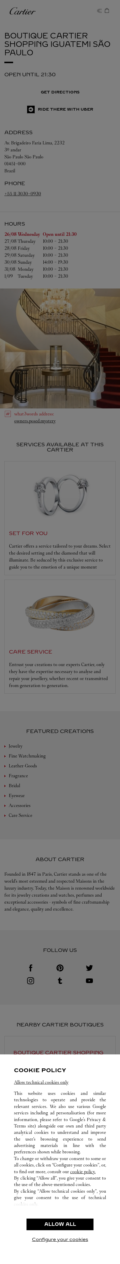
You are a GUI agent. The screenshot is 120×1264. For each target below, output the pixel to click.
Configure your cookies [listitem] (60, 1239)
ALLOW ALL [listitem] (60, 1224)
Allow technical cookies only (41, 1082)
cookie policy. (83, 1171)
